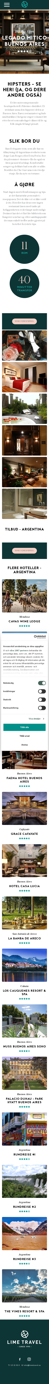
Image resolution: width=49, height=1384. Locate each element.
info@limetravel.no (32, 1365)
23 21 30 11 (15, 1365)
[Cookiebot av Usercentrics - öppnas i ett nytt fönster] (34, 637)
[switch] (42, 691)
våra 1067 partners (19, 650)
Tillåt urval (25, 736)
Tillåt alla (24, 727)
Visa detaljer (35, 719)
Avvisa (24, 745)
